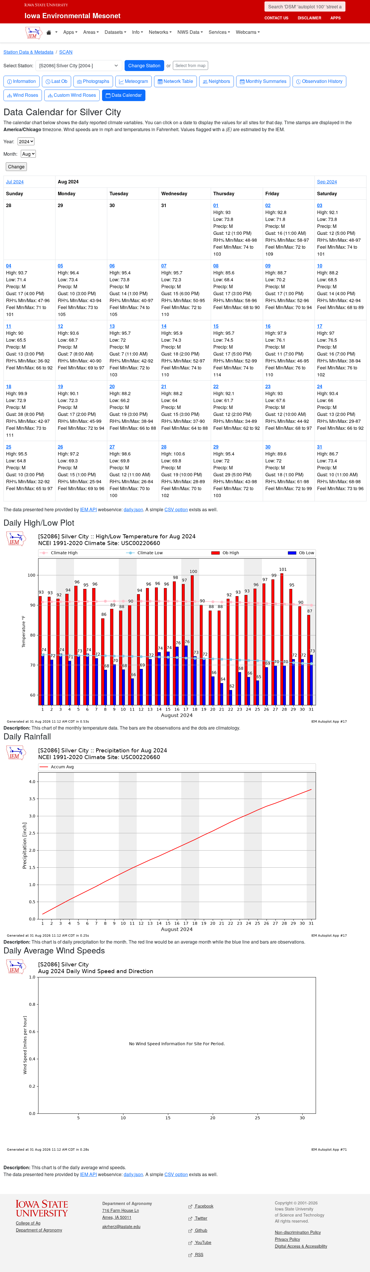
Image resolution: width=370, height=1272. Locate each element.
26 (60, 446)
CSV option (176, 509)
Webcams (246, 32)
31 (319, 446)
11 (8, 326)
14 (163, 326)
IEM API (88, 509)
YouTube (202, 1242)
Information (24, 80)
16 (268, 326)
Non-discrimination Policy (298, 1232)
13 (112, 326)
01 (216, 205)
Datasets (114, 32)
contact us (276, 18)
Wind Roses (25, 94)
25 (8, 446)
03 (319, 205)
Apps (68, 32)
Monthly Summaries (265, 80)
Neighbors (219, 80)
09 (268, 265)
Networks (158, 32)
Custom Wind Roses (74, 94)
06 (112, 265)
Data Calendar (126, 94)
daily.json (133, 509)
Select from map (190, 65)
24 (319, 386)
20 (112, 386)
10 (319, 265)
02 (268, 205)
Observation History (322, 80)
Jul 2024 (15, 181)
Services (218, 32)
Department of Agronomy (39, 1230)
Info (136, 32)
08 (216, 265)
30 (268, 446)
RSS (198, 1254)
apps (335, 18)
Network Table (178, 80)
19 (60, 386)
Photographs (96, 80)
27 (112, 446)
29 (216, 446)
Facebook (203, 1206)
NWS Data (188, 32)
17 (319, 326)
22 (216, 386)
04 (8, 265)
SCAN (66, 52)
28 (163, 446)
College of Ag (28, 1223)
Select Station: (18, 65)
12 (60, 326)
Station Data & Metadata (28, 52)
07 (163, 265)
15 (216, 326)
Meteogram (136, 80)
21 (163, 386)
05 (60, 265)
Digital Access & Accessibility (301, 1246)
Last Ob (59, 80)
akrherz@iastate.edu (121, 1226)
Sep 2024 (327, 181)
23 (268, 386)
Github (200, 1230)
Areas (89, 32)
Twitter (200, 1218)
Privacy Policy (287, 1239)
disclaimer (309, 18)
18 (8, 386)
